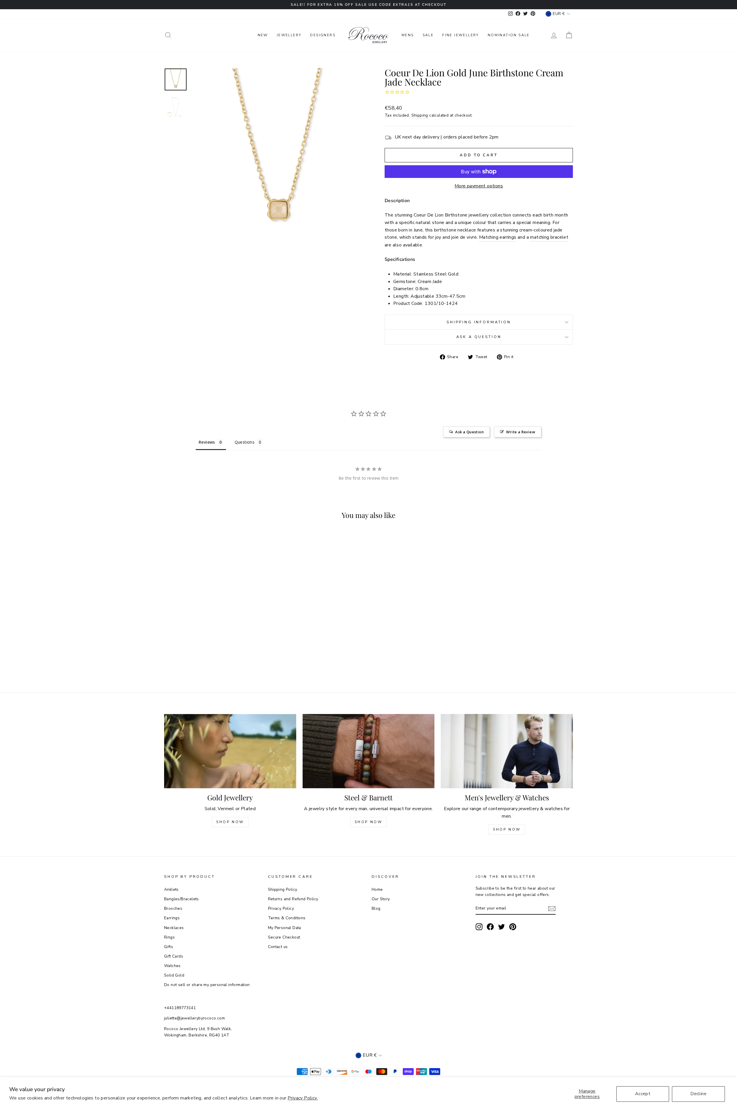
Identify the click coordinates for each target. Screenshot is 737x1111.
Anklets (171, 889)
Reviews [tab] (207, 442)
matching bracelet (549, 237)
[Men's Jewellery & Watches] (507, 751)
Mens (408, 35)
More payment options (479, 186)
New (263, 35)
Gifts (168, 946)
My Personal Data (284, 927)
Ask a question (479, 336)
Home (377, 889)
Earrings (172, 918)
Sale (428, 35)
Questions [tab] (245, 442)
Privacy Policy (281, 908)
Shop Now (230, 822)
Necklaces (174, 927)
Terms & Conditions (287, 918)
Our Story (381, 899)
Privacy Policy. (303, 1098)
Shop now (369, 822)
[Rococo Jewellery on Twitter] (501, 926)
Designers (322, 35)
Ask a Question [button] (469, 431)
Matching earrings (497, 237)
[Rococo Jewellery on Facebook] (490, 926)
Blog (376, 908)
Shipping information (479, 322)
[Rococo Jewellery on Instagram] (479, 926)
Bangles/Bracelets (181, 899)
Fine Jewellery (460, 35)
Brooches (173, 908)
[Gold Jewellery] (230, 751)
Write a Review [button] (520, 431)
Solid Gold (174, 975)
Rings (169, 937)
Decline (698, 1094)
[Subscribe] (552, 908)
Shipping (419, 115)
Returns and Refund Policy (293, 899)
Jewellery (289, 35)
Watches (172, 965)
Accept (642, 1094)
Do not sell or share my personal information (207, 984)
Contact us (278, 946)
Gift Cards (173, 956)
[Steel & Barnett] (369, 751)
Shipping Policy (282, 889)
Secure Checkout (284, 937)
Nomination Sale (509, 35)
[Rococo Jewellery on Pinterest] (512, 926)
